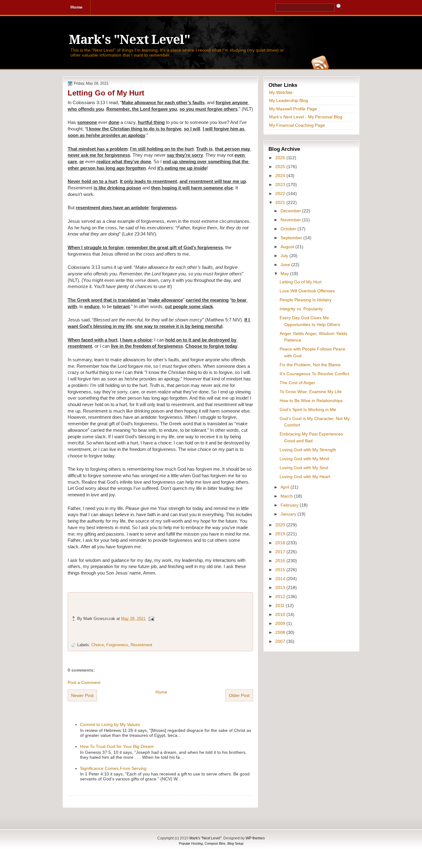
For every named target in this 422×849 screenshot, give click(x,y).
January (289, 514)
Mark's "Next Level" (129, 39)
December (291, 210)
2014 (280, 578)
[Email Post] (151, 618)
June (286, 264)
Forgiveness (117, 645)
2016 (280, 560)
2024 (280, 175)
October (289, 228)
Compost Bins (215, 843)
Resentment (141, 645)
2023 (280, 184)
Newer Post (82, 695)
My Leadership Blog (288, 100)
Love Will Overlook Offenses (307, 290)
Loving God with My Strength (308, 449)
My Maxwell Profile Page (293, 108)
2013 (280, 587)
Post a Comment (84, 682)
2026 (280, 157)
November (291, 219)
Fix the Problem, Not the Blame (310, 364)
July (285, 255)
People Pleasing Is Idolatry (305, 299)
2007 (280, 641)
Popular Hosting (191, 843)
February (290, 505)
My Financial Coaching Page (297, 125)
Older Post (239, 695)
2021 (280, 202)
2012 (280, 596)
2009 (280, 623)
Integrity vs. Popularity (301, 308)
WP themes (255, 838)
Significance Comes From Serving (113, 768)
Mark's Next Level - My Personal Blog (305, 116)
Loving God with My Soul (304, 467)
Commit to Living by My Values (110, 724)
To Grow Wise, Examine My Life (311, 391)
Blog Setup (235, 843)
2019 (280, 533)
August (288, 246)
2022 (280, 193)
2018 (280, 542)
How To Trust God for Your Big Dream (117, 746)
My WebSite (281, 92)
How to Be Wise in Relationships (311, 400)
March (287, 496)
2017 (280, 551)
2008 (280, 632)
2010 (280, 614)
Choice (97, 645)
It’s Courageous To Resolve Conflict (314, 373)
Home (161, 692)
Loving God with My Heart (305, 476)
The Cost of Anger (297, 382)
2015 (280, 569)
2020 (280, 524)
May (285, 273)
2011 (280, 605)
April (285, 487)
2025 (280, 166)
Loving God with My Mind (304, 458)
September (292, 237)
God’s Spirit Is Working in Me (308, 409)
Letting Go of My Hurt (106, 93)
